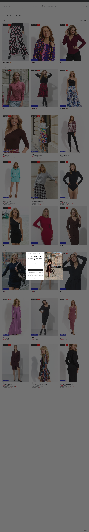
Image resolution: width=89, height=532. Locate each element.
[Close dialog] (61, 253)
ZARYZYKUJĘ (35, 269)
